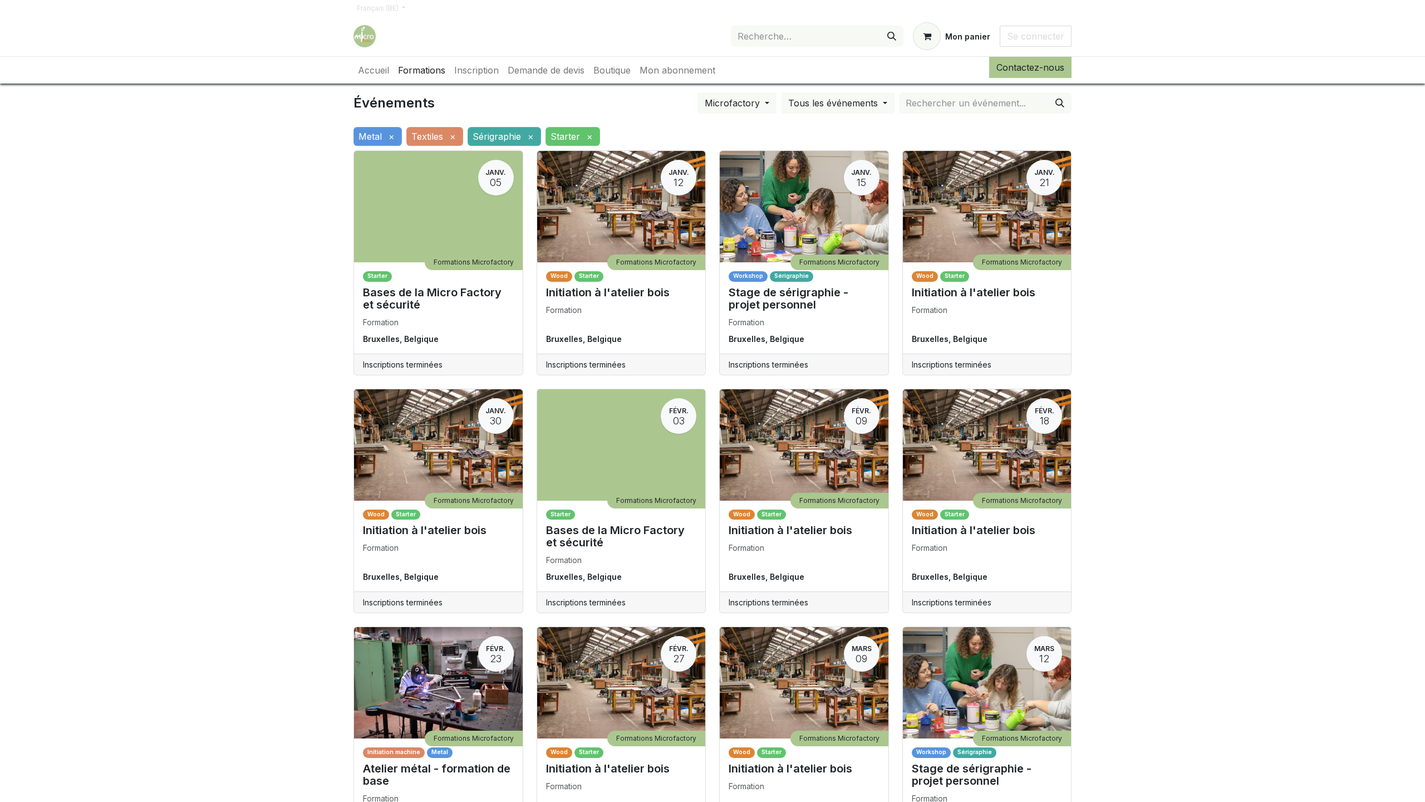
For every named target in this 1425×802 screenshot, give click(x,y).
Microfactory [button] (734, 103)
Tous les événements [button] (834, 103)
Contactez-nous (1030, 67)
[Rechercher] (891, 36)
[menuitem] (373, 70)
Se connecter (1035, 36)
